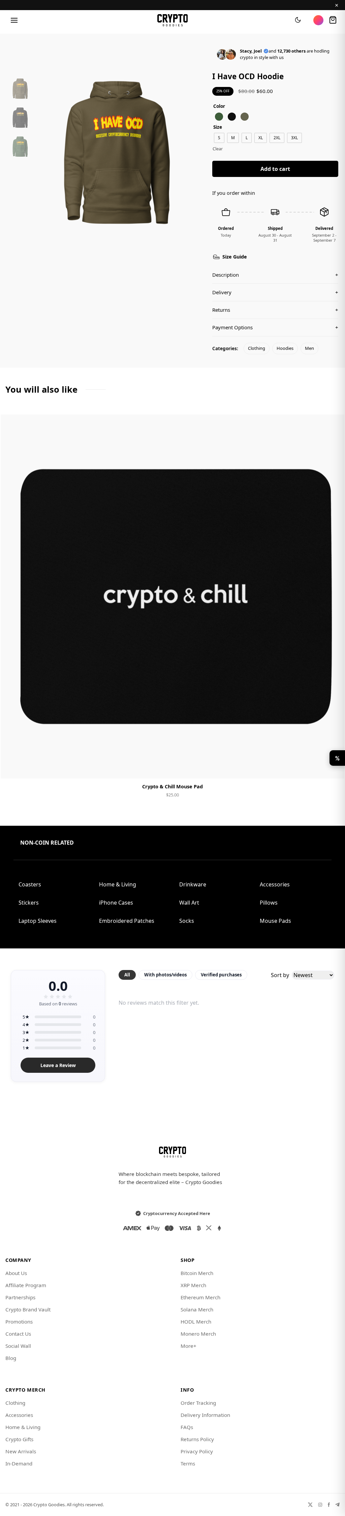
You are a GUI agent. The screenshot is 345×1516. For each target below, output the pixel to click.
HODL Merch (196, 1321)
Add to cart (275, 169)
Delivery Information (205, 1415)
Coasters (30, 884)
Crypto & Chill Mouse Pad (172, 786)
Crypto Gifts (19, 1439)
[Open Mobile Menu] (14, 20)
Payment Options (275, 327)
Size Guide (234, 256)
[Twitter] (310, 1505)
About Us (16, 1273)
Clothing (256, 348)
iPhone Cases (116, 902)
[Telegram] (337, 1505)
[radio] (219, 117)
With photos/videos (165, 975)
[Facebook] (329, 1505)
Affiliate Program (25, 1285)
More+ (188, 1345)
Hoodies (285, 348)
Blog (10, 1358)
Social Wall (18, 1345)
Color (219, 106)
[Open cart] (333, 20)
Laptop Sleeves (38, 920)
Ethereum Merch (200, 1297)
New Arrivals (20, 1451)
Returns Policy (197, 1439)
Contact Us (18, 1333)
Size (217, 127)
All (127, 975)
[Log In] (318, 20)
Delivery (275, 292)
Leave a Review (58, 1065)
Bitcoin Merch (197, 1273)
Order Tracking (198, 1402)
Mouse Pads (275, 920)
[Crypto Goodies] (172, 20)
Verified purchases (221, 975)
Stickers (29, 902)
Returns (275, 309)
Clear (218, 149)
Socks (186, 920)
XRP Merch (193, 1285)
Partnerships (20, 1297)
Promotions (19, 1321)
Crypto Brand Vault (28, 1309)
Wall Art (189, 902)
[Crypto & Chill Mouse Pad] (172, 597)
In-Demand (18, 1463)
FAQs (187, 1427)
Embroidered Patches (126, 920)
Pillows (269, 902)
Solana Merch (197, 1309)
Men (309, 348)
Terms (188, 1463)
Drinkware (192, 884)
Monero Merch (198, 1333)
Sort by (280, 975)
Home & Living (117, 884)
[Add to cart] (172, 768)
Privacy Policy (197, 1451)
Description (275, 274)
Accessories (275, 884)
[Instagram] (320, 1505)
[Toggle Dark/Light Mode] (298, 20)
